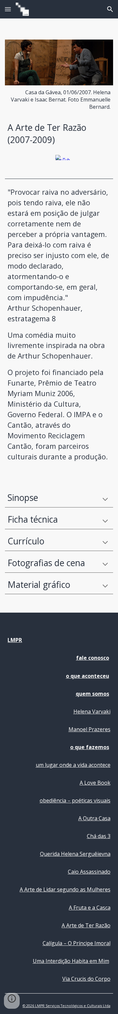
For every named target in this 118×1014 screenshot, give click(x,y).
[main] (59, 99)
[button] (8, 9)
